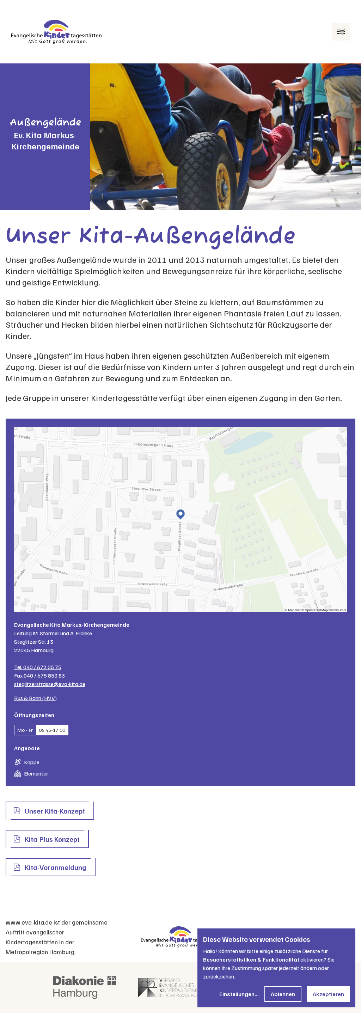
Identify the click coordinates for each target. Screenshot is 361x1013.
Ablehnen (283, 993)
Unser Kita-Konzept (55, 810)
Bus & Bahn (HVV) (35, 698)
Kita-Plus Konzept (52, 839)
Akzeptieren (328, 993)
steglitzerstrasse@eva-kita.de (49, 683)
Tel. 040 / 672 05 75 (37, 667)
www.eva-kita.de (29, 922)
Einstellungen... (239, 993)
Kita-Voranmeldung (55, 867)
